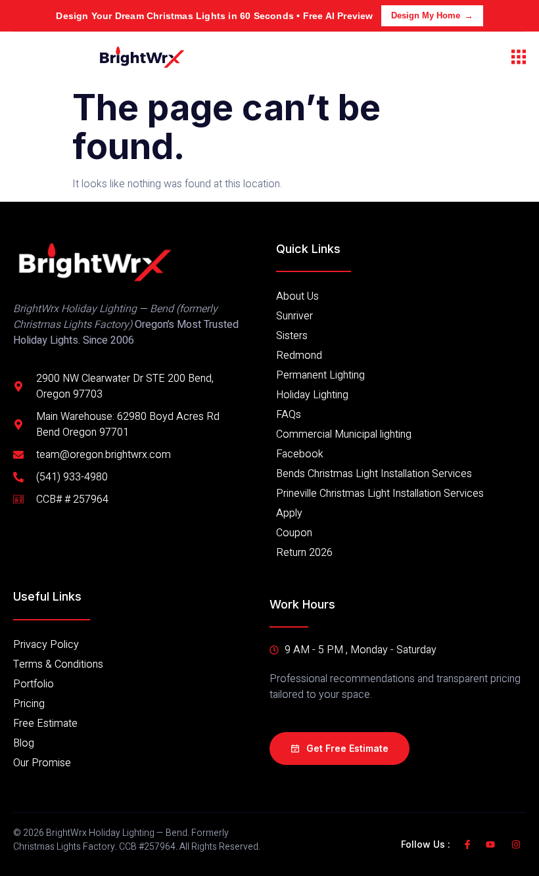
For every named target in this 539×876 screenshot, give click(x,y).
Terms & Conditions (58, 664)
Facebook (299, 454)
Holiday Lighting (312, 395)
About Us (297, 296)
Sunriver (294, 316)
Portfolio (33, 684)
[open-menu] (518, 57)
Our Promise (42, 763)
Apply (289, 513)
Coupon (294, 533)
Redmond (299, 355)
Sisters (292, 336)
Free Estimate (45, 723)
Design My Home (425, 15)
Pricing (29, 704)
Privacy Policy (46, 645)
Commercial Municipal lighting (343, 434)
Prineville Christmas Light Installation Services (380, 493)
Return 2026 (304, 553)
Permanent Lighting (320, 375)
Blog (23, 743)
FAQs (288, 415)
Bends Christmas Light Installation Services (374, 474)
